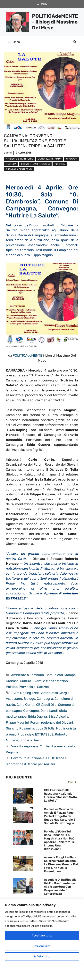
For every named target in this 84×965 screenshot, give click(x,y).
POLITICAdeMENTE (27, 355)
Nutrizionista (66, 728)
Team (37, 740)
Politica (60, 164)
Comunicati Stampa (49, 158)
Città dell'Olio (46, 705)
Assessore (14, 699)
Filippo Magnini (17, 722)
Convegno (31, 711)
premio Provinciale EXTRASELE (29, 734)
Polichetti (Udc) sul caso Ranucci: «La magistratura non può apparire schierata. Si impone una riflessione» (59, 840)
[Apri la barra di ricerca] (74, 42)
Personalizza (42, 946)
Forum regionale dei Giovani (51, 722)
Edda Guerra (37, 716)
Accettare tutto (42, 935)
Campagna (45, 699)
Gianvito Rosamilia (20, 728)
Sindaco (26, 740)
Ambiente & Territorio (19, 158)
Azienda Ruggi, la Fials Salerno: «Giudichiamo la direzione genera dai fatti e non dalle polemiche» (61, 864)
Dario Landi (49, 711)
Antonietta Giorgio (55, 693)
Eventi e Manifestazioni (35, 164)
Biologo (29, 699)
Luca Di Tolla (45, 728)
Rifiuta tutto (42, 956)
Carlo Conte (26, 705)
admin (8, 152)
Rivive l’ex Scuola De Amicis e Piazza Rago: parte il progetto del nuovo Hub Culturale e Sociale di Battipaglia (59, 816)
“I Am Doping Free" (25, 693)
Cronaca (71, 158)
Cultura (11, 164)
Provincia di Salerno (19, 169)
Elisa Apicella (58, 716)
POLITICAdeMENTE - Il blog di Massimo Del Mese (55, 22)
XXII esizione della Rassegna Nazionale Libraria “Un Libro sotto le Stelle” (60, 795)
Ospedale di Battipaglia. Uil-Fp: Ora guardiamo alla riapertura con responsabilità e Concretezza (60, 886)
